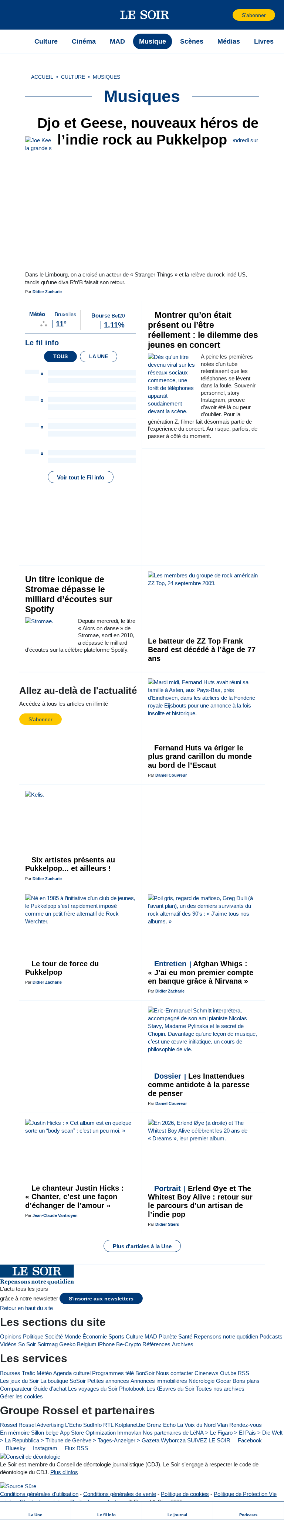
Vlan (222, 1425)
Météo (44, 1373)
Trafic (28, 1373)
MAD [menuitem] (117, 41)
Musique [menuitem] (152, 41)
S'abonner (254, 15)
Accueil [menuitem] (42, 77)
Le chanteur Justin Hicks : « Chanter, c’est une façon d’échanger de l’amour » (74, 1196)
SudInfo (92, 1425)
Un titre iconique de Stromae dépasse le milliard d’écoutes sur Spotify (68, 594)
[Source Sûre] (18, 1486)
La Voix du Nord (196, 1425)
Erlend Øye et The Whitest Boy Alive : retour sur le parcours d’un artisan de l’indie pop (200, 1201)
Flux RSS (75, 1448)
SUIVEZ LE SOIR (208, 1440)
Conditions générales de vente (119, 1494)
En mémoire (15, 1432)
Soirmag (47, 1344)
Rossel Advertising (41, 1425)
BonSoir (145, 1373)
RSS (243, 1373)
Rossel (8, 1425)
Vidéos (8, 1344)
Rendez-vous (245, 1425)
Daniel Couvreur (171, 775)
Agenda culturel (72, 1373)
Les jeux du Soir (19, 1381)
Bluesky (15, 1448)
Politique (33, 1336)
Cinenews (207, 1373)
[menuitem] (35, 1511)
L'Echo (73, 1425)
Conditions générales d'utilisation (39, 1494)
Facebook (249, 1440)
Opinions (10, 1336)
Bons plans (246, 1381)
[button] (18, 15)
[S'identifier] (226, 15)
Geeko (67, 1344)
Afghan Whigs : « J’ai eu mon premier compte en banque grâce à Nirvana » (200, 972)
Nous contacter (174, 1373)
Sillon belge (44, 1432)
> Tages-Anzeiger (114, 1440)
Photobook (132, 1388)
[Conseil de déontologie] (30, 1456)
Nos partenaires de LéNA (173, 1432)
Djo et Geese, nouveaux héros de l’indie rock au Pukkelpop (145, 131)
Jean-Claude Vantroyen (55, 1215)
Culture (134, 1336)
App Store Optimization (88, 1432)
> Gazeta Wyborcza (161, 1440)
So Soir (27, 1344)
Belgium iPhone (96, 1344)
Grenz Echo (161, 1425)
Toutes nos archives (220, 1388)
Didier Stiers (167, 1224)
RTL (108, 1425)
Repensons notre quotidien (226, 1336)
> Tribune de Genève (66, 1440)
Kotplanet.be (130, 1425)
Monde (72, 1336)
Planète (168, 1336)
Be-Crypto (128, 1344)
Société (54, 1336)
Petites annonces (108, 1381)
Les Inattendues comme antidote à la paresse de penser (199, 1084)
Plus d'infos (64, 1472)
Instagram (44, 1448)
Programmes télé (113, 1373)
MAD (151, 1336)
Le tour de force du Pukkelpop (62, 968)
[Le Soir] (144, 15)
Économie (94, 1336)
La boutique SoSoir (63, 1381)
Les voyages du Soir (93, 1388)
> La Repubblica (19, 1440)
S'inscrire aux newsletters (101, 1299)
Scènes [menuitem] (191, 41)
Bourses (10, 1373)
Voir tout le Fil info (80, 477)
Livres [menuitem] (264, 41)
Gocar (223, 1381)
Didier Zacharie (47, 291)
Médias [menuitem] (228, 41)
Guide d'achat (50, 1388)
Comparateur (16, 1388)
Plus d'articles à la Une (142, 1246)
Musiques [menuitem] (106, 77)
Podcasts (271, 1336)
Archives (182, 1344)
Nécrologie (201, 1381)
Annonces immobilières (159, 1381)
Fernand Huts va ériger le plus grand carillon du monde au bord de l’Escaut (200, 756)
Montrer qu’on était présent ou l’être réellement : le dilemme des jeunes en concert (203, 330)
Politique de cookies (185, 1494)
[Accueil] (18, 41)
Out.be (228, 1373)
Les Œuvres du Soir (170, 1388)
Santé (185, 1336)
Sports (116, 1336)
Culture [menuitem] (46, 41)
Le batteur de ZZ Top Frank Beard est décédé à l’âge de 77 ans (202, 649)
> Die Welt (270, 1432)
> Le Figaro (219, 1432)
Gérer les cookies (21, 1396)
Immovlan (129, 1432)
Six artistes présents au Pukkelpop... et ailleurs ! (70, 864)
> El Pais (245, 1432)
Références (156, 1344)
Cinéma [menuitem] (84, 41)
